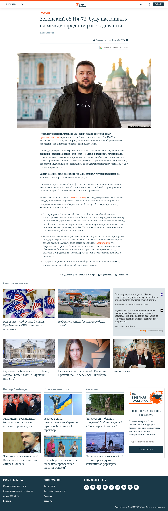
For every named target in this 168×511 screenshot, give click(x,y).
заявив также (103, 243)
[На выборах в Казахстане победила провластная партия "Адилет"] (63, 446)
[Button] (99, 40)
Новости (45, 13)
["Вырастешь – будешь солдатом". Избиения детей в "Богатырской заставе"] (105, 404)
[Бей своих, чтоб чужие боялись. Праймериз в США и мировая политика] (29, 303)
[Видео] (141, 4)
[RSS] (123, 487)
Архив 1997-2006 (11, 496)
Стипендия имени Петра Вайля (18, 491)
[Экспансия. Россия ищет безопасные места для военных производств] (22, 404)
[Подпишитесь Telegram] (111, 487)
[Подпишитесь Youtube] (105, 487)
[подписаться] (136, 487)
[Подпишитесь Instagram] (117, 487)
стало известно (77, 197)
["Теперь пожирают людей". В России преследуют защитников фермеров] (105, 442)
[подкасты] (149, 4)
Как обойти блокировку (55, 491)
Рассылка (48, 496)
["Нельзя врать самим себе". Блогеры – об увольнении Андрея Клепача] (22, 442)
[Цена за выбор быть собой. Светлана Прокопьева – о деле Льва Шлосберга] (84, 353)
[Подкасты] (130, 487)
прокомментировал (50, 137)
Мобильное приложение (14, 486)
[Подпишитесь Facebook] (92, 487)
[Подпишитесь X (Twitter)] (98, 487)
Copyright (48, 501)
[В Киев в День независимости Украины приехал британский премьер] (63, 404)
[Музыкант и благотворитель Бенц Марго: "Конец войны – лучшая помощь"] (29, 353)
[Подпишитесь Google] (86, 487)
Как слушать (49, 486)
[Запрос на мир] (139, 353)
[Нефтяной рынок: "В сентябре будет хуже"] (84, 303)
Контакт (7, 501)
